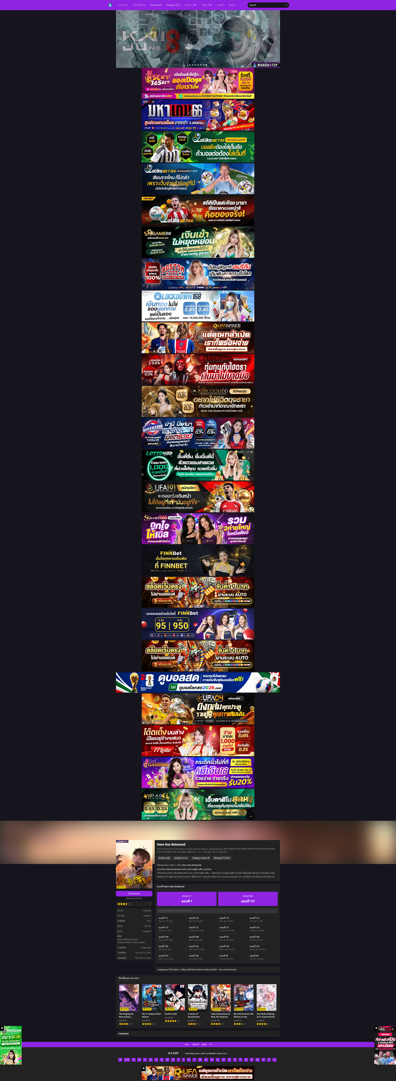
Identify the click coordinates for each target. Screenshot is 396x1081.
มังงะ (187, 1044)
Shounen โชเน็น (222, 858)
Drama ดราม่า (181, 858)
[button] (198, 39)
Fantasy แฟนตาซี (201, 858)
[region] (198, 39)
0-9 (127, 1059)
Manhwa (147, 916)
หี (210, 1044)
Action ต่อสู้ (164, 858)
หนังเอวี (195, 1044)
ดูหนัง (204, 1044)
